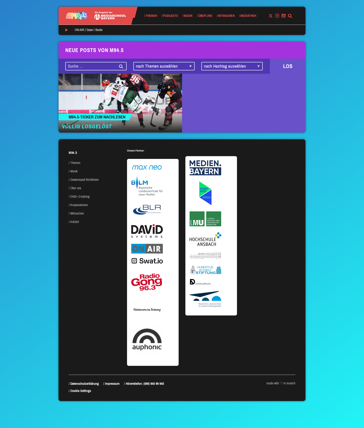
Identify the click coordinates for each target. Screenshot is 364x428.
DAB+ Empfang (80, 196)
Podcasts (170, 15)
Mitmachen (226, 15)
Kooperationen (79, 205)
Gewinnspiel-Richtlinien (84, 179)
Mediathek (248, 15)
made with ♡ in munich (280, 383)
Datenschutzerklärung (84, 383)
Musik (188, 15)
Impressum (112, 383)
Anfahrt (74, 222)
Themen (151, 15)
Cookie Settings (80, 391)
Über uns (205, 15)
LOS (287, 66)
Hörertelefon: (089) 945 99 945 (145, 383)
